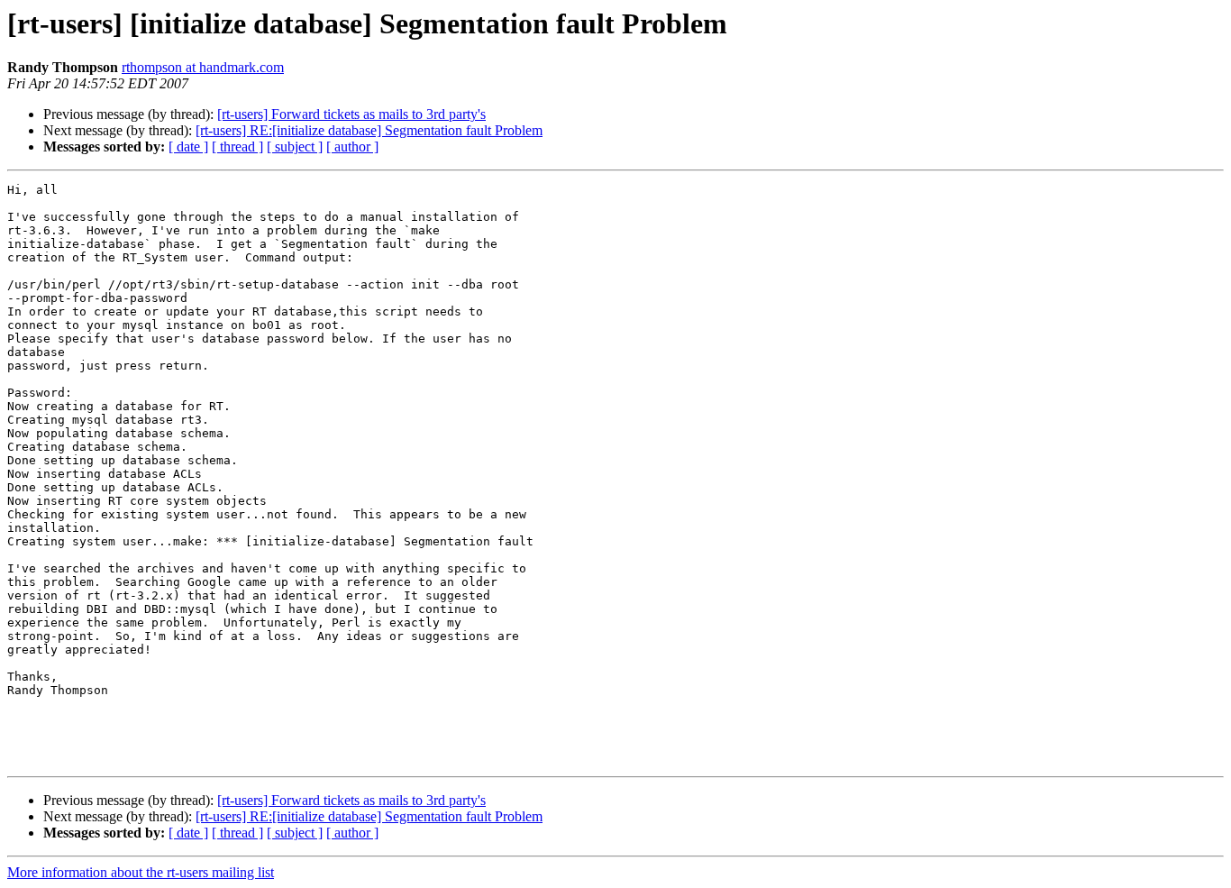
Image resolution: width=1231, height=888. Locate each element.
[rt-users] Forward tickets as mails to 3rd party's (351, 114)
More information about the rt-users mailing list (140, 872)
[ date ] (188, 146)
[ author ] (352, 146)
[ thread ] (237, 146)
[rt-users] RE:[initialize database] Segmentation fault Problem (369, 130)
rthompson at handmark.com (203, 67)
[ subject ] (295, 146)
